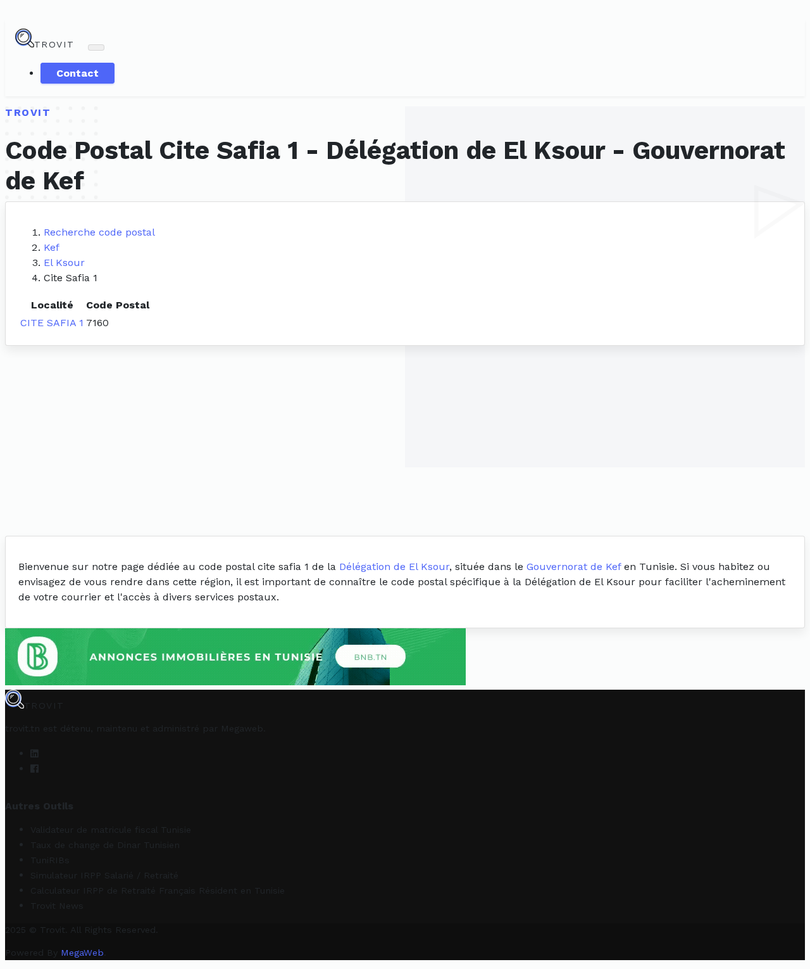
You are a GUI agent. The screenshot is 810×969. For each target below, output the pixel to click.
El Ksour (64, 262)
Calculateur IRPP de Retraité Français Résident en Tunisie (157, 890)
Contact (77, 73)
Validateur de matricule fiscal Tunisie (110, 830)
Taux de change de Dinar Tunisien (105, 845)
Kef (51, 247)
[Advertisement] (405, 440)
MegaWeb (82, 952)
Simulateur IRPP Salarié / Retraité (104, 875)
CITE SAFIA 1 (52, 323)
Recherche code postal (99, 232)
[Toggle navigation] (96, 47)
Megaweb (242, 728)
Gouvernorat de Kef (573, 566)
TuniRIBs (50, 860)
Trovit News (57, 906)
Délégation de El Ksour (394, 566)
